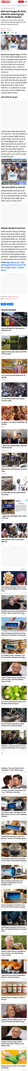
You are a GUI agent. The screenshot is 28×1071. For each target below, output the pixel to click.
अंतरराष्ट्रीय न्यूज (4, 450)
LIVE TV (21, 1)
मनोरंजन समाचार (4, 473)
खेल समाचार (3, 30)
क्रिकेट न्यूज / (14, 5)
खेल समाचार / (8, 5)
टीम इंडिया (3, 304)
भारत (2, 332)
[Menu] (26, 2)
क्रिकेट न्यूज (10, 304)
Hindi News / (3, 5)
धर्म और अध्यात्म (3, 379)
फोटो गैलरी (3, 426)
